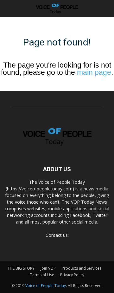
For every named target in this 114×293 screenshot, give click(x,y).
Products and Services (81, 268)
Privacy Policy (72, 275)
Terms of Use (42, 275)
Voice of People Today (45, 285)
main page (94, 72)
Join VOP (48, 268)
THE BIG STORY (21, 268)
